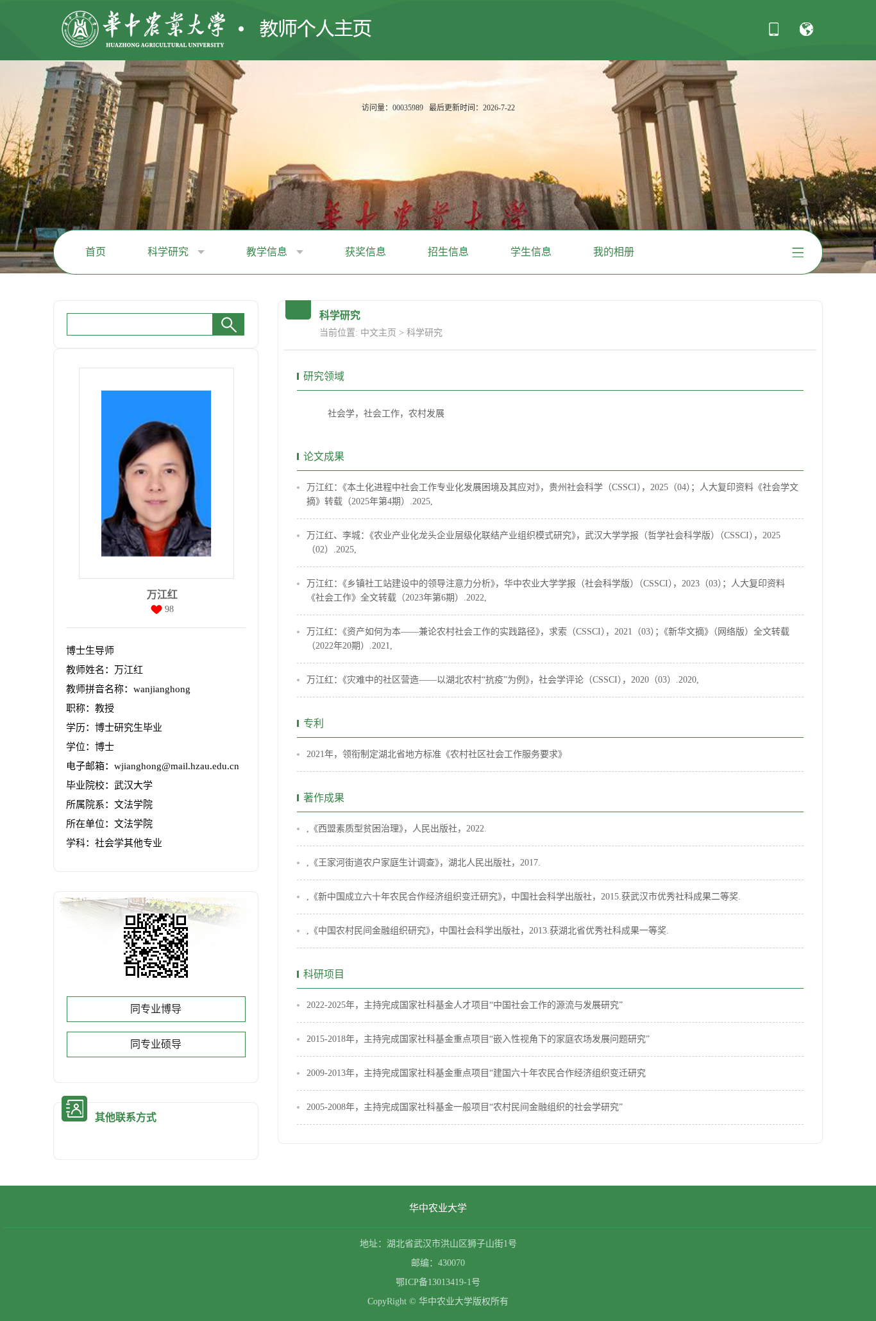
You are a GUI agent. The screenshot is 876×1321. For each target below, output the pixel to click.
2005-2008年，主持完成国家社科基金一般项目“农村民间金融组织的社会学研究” (465, 1107)
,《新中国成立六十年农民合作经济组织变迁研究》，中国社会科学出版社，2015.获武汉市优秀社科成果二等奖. (524, 896)
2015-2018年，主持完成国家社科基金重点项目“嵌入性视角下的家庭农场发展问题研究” (478, 1039)
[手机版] (773, 33)
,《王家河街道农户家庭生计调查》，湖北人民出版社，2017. (424, 862)
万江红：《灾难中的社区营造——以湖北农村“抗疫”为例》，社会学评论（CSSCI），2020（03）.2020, (503, 680)
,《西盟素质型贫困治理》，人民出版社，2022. (397, 828)
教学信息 (268, 251)
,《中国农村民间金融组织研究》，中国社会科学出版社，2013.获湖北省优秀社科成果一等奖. (488, 930)
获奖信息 (365, 251)
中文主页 (378, 332)
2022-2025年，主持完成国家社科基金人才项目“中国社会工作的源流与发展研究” (465, 1005)
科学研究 (169, 251)
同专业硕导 (155, 1044)
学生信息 (531, 251)
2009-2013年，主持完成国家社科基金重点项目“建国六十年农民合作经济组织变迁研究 (476, 1073)
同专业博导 (155, 1008)
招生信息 (448, 251)
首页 (95, 251)
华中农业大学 (438, 1208)
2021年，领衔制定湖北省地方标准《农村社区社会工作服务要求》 (437, 754)
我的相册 (613, 251)
